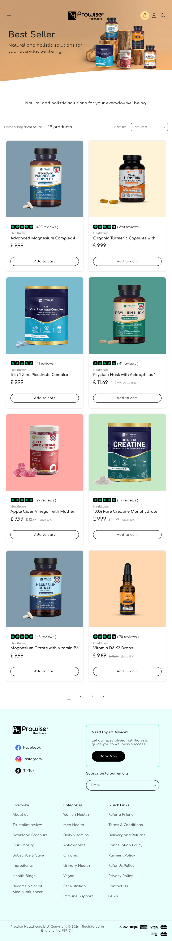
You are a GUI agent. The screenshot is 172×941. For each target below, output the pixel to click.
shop (19, 127)
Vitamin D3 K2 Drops (113, 648)
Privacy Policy (120, 876)
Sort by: (120, 127)
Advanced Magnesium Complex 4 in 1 (42, 240)
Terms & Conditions (125, 825)
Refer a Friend (121, 815)
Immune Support (78, 896)
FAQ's (113, 896)
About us (20, 815)
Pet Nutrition (74, 886)
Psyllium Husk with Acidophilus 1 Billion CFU (124, 377)
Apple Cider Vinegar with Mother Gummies (42, 514)
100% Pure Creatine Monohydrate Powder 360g (125, 514)
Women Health (76, 815)
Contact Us (118, 886)
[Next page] (103, 696)
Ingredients (23, 866)
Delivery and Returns (126, 835)
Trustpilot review (27, 825)
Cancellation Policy (125, 845)
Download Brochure (30, 835)
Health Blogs (24, 876)
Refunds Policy (121, 866)
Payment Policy (121, 855)
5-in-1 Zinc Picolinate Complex (39, 375)
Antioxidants (74, 845)
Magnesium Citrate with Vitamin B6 (44, 648)
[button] (8, 15)
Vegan (68, 876)
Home (8, 127)
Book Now (108, 756)
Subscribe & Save (28, 855)
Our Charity (23, 845)
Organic (70, 855)
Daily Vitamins (76, 835)
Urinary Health (76, 866)
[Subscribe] (154, 785)
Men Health (73, 825)
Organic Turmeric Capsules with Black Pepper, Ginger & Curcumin (125, 240)
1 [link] (69, 696)
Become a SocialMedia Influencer (28, 889)
